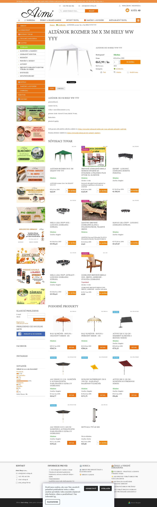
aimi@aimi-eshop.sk (25, 473)
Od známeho (21, 375)
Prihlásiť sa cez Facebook (33, 334)
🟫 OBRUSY (22, 26)
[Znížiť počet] (119, 63)
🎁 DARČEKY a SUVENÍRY (94, 20)
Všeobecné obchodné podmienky (59, 472)
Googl (19, 379)
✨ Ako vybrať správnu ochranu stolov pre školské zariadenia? (123, 491)
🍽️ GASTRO (22, 43)
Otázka (118, 72)
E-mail (19, 314)
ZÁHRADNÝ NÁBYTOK (28, 54)
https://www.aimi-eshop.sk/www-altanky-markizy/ (84, 133)
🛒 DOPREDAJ (29, 20)
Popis (52, 88)
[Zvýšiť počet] (119, 61)
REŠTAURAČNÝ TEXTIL (118, 20)
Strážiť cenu (134, 72)
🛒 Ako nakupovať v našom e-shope (60, 470)
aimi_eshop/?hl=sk (24, 483)
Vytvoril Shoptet (135, 503)
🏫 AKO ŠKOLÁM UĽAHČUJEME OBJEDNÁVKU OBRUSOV (121, 483)
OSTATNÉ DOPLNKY (27, 76)
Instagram (20, 383)
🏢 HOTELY (22, 82)
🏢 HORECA (85, 465)
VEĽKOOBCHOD (54, 479)
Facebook (20, 372)
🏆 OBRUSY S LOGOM (87, 475)
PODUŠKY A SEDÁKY (27, 61)
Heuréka (19, 386)
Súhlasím (105, 488)
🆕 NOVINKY (22, 99)
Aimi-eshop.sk (23, 479)
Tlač (104, 72)
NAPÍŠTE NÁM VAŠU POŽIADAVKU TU (61, 481)
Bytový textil (72, 20)
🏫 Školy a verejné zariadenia (120, 466)
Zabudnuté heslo (22, 323)
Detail (71, 347)
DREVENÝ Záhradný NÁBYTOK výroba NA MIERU (32, 68)
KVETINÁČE (24, 73)
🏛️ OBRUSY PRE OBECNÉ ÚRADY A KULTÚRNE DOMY (91, 471)
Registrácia (136, 6)
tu (55, 496)
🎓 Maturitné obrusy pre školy (123, 486)
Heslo (18, 317)
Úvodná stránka (19, 20)
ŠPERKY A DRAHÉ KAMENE (50, 20)
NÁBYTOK (21, 95)
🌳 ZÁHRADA (23, 47)
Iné (18, 390)
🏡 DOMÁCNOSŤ (24, 30)
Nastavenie (52, 502)
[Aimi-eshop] (37, 11)
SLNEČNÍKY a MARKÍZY (28, 51)
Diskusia (61, 88)
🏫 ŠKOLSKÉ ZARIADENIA (27, 39)
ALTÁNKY (23, 64)
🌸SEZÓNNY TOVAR (25, 34)
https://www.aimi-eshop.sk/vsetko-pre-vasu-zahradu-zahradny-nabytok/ (102, 129)
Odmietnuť (91, 488)
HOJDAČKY (24, 57)
